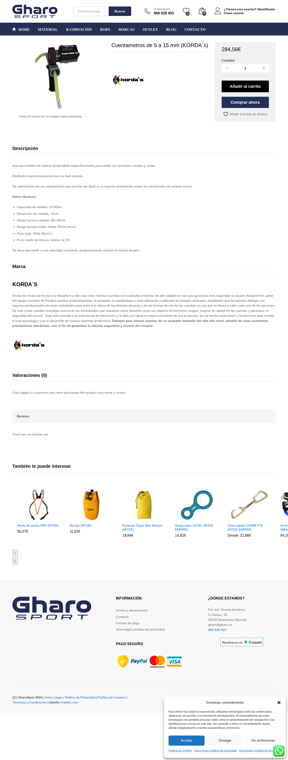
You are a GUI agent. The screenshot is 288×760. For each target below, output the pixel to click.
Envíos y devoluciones (132, 610)
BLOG (171, 29)
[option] (38, 514)
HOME (24, 29)
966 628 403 (217, 630)
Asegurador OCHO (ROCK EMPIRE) (194, 527)
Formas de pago (128, 623)
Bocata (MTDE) (81, 525)
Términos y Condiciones (29, 702)
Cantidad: (228, 60)
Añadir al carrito (245, 86)
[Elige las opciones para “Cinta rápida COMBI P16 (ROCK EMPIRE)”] (238, 518)
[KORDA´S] (128, 80)
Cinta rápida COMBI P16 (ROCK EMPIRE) (245, 527)
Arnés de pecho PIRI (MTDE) (38, 525)
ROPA (105, 29)
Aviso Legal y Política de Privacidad (70, 697)
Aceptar (186, 740)
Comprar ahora (245, 102)
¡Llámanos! (162, 9)
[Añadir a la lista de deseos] (48, 518)
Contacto (122, 617)
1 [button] (15, 553)
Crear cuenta (233, 13)
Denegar (225, 740)
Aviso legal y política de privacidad (215, 750)
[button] (279, 702)
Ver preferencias (263, 740)
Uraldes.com (69, 702)
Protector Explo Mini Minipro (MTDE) (142, 527)
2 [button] (15, 561)
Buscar (120, 11)
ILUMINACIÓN (79, 29)
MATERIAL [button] (48, 29)
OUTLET (150, 29)
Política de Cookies (180, 750)
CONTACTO (194, 29)
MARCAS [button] (126, 29)
